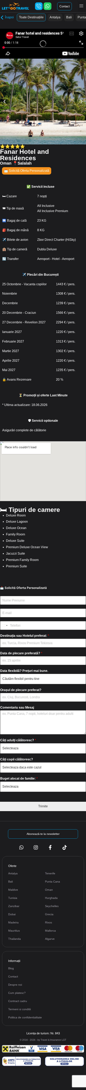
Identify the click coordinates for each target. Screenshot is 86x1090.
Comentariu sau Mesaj (17, 707)
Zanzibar (13, 906)
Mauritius (14, 930)
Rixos (48, 922)
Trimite (43, 806)
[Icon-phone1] (39, 6)
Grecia (49, 914)
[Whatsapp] (47, 6)
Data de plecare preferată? (21, 653)
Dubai (12, 914)
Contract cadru (17, 1001)
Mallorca (50, 930)
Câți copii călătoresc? (16, 759)
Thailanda (14, 938)
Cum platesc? (17, 992)
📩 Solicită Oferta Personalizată (26, 170)
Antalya (55, 17)
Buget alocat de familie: (19, 778)
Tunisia (12, 897)
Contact (13, 976)
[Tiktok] (64, 847)
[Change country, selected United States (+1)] (4, 625)
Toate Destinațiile (31, 17)
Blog (11, 968)
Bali (69, 17)
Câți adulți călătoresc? (18, 740)
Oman (49, 889)
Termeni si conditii (19, 1009)
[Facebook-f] (50, 847)
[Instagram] (36, 847)
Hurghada (51, 897)
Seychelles (52, 906)
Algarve (50, 938)
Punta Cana (52, 881)
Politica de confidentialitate (25, 1017)
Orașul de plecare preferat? (20, 690)
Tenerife (50, 873)
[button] (81, 6)
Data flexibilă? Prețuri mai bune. (24, 670)
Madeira (13, 922)
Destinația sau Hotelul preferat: (24, 635)
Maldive (13, 889)
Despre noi (15, 984)
